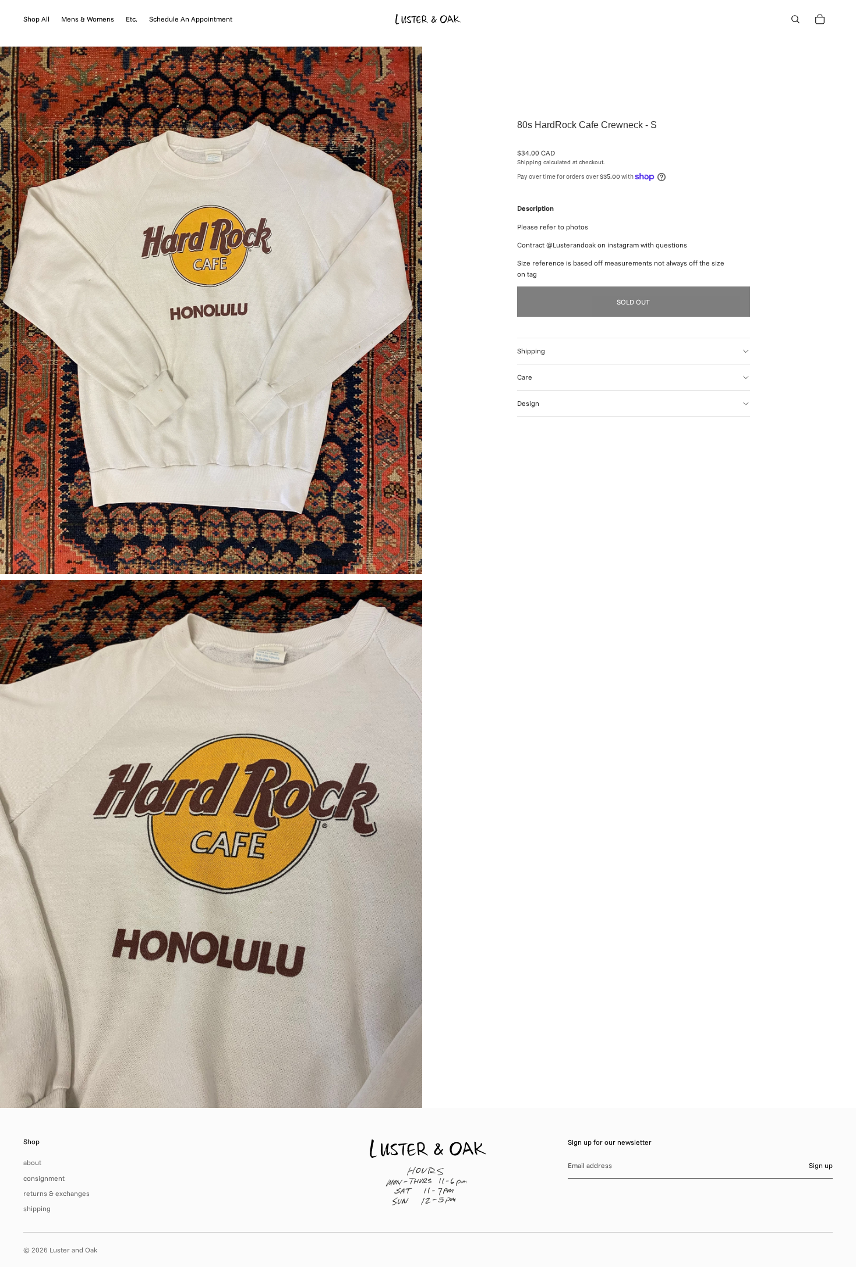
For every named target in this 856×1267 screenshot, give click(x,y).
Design (528, 403)
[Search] (795, 19)
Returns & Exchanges (56, 1193)
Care (524, 377)
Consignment (44, 1178)
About (32, 1162)
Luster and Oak (73, 1249)
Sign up (821, 1165)
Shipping (531, 350)
